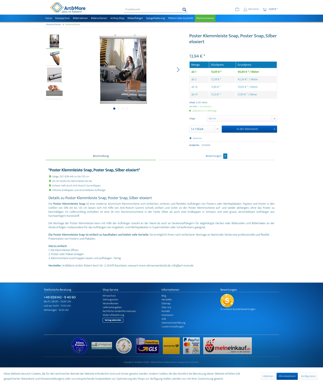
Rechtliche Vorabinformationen (119, 311)
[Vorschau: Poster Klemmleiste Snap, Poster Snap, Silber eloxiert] (54, 41)
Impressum (167, 315)
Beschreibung (101, 156)
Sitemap (166, 303)
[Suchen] (184, 9)
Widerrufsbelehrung (113, 315)
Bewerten (197, 138)
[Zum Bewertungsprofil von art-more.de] (249, 300)
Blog (164, 296)
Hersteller (167, 300)
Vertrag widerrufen (113, 320)
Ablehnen (268, 376)
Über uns (166, 307)
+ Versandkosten (204, 106)
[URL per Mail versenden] (237, 9)
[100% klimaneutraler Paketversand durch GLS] (81, 345)
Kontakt (166, 311)
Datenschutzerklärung (173, 323)
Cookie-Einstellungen (173, 327)
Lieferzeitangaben (112, 307)
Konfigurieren (308, 376)
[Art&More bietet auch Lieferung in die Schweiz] (227, 345)
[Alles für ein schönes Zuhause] (103, 345)
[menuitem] (156, 9)
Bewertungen (216, 156)
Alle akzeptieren (287, 376)
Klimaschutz (109, 296)
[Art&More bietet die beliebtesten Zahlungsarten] (193, 345)
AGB (164, 319)
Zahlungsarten (110, 300)
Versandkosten (110, 303)
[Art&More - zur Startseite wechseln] (67, 7)
